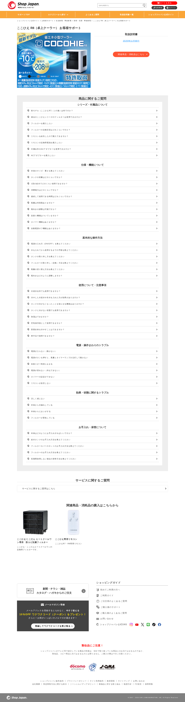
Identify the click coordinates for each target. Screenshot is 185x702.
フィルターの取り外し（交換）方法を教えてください (54, 263)
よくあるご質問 (92, 15)
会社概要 (36, 684)
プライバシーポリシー (77, 681)
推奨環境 (111, 681)
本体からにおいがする (41, 411)
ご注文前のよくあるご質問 (114, 601)
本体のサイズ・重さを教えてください (47, 171)
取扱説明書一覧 (127, 15)
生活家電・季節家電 (63, 21)
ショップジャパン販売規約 (52, 681)
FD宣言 (138, 684)
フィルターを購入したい (42, 123)
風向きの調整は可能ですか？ (44, 209)
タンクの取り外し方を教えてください (47, 256)
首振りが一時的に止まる (42, 364)
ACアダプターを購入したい (43, 155)
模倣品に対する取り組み (110, 684)
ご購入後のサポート (110, 607)
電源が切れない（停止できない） (46, 370)
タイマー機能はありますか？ (44, 222)
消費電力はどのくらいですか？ (45, 190)
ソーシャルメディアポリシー (83, 684)
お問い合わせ (107, 619)
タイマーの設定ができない (43, 377)
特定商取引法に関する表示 (55, 684)
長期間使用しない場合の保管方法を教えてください (53, 459)
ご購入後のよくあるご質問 (113, 613)
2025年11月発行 (131, 41)
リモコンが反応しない (41, 383)
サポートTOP (24, 15)
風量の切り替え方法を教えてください (47, 269)
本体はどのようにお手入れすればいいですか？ (51, 433)
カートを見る (166, 3)
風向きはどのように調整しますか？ (47, 276)
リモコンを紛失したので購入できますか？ (49, 136)
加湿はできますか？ (40, 317)
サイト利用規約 (97, 681)
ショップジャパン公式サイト (161, 15)
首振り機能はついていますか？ (45, 216)
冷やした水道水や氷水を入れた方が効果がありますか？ (55, 298)
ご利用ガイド (107, 595)
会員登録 (158, 8)
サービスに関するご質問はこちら (38, 489)
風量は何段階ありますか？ (43, 203)
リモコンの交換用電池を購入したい (47, 143)
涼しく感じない (38, 399)
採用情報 (149, 684)
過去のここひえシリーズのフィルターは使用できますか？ (56, 117)
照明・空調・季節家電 (82, 21)
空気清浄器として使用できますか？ (47, 323)
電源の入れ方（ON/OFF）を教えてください (50, 244)
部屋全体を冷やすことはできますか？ (47, 329)
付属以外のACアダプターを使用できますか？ (51, 149)
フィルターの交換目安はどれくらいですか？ (50, 130)
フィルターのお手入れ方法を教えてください (50, 452)
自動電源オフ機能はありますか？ (46, 228)
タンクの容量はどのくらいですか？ (47, 177)
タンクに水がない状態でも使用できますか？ (50, 310)
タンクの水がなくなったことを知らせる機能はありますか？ (57, 304)
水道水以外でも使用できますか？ (46, 291)
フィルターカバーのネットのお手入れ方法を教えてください (57, 446)
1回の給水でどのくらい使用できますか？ (49, 184)
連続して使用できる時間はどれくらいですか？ (51, 196)
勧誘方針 (128, 684)
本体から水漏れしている (42, 405)
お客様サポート (48, 21)
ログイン (172, 8)
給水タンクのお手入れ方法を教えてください (50, 440)
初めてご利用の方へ (110, 590)
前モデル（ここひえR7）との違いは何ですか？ (52, 111)
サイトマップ (124, 681)
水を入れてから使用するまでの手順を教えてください (54, 250)
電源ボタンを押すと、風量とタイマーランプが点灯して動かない (59, 358)
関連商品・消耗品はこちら (131, 54)
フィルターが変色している (43, 418)
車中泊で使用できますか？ (43, 336)
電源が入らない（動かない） (44, 351)
